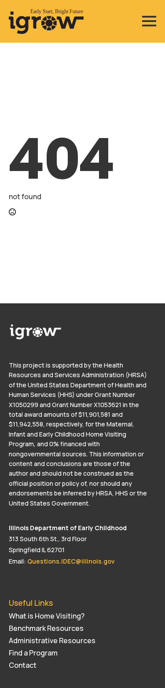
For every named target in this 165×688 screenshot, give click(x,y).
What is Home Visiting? (46, 616)
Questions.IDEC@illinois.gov (71, 561)
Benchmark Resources (46, 628)
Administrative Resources (52, 640)
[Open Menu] (149, 21)
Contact (23, 665)
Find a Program (33, 653)
